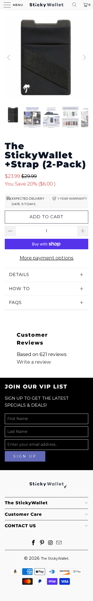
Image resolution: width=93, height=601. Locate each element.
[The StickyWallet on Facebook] (33, 543)
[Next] (83, 57)
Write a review (34, 362)
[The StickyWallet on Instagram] (50, 543)
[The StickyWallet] (46, 5)
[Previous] (9, 57)
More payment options (46, 258)
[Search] (76, 5)
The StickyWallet (54, 558)
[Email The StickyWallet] (59, 543)
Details (19, 274)
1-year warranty (72, 198)
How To (19, 288)
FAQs (15, 302)
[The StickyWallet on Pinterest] (42, 543)
